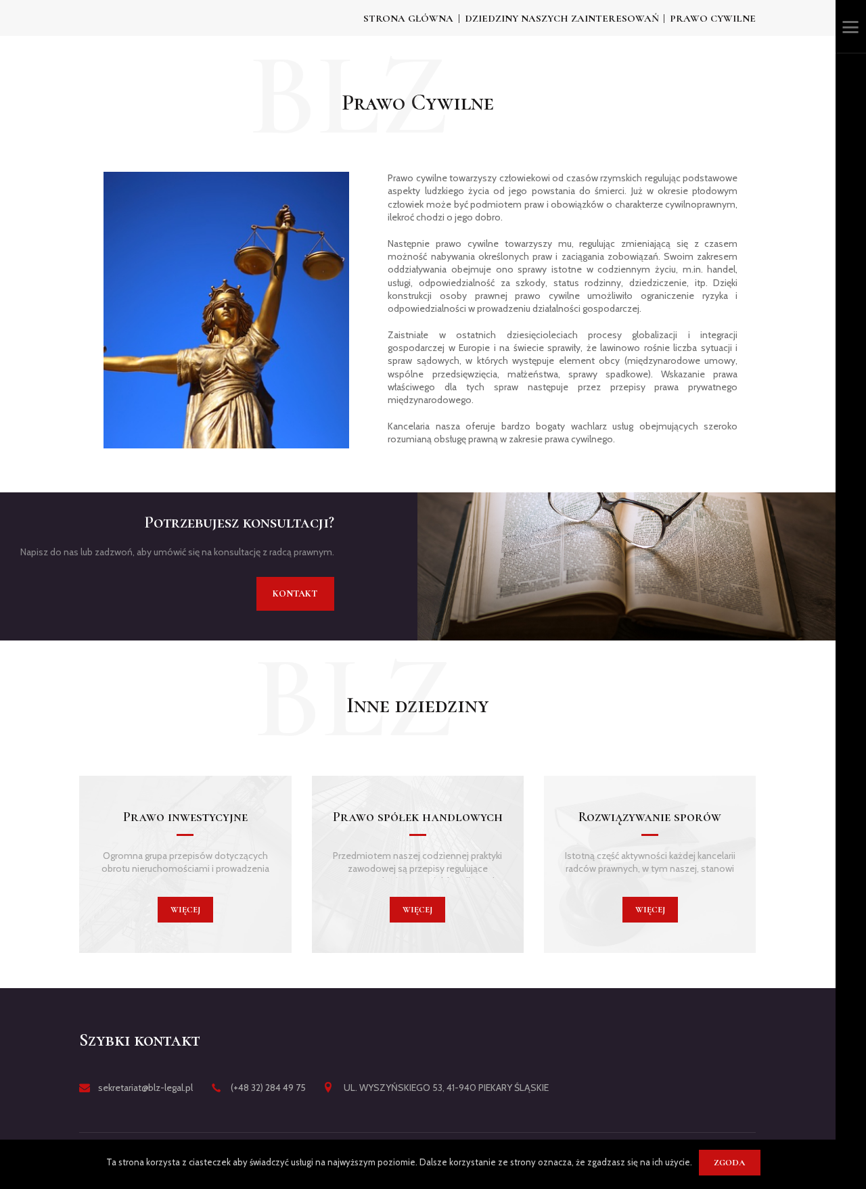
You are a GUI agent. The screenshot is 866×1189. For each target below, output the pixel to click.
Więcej (185, 909)
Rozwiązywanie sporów (649, 816)
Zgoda (729, 1162)
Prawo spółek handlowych (418, 816)
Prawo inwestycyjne (185, 816)
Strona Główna (408, 18)
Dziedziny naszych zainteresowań (562, 18)
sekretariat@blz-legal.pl (145, 1087)
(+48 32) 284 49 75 (268, 1087)
